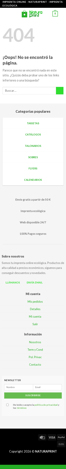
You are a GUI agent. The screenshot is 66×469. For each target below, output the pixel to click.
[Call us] (27, 437)
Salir (35, 324)
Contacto (35, 364)
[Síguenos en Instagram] (9, 437)
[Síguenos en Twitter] (15, 437)
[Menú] (5, 13)
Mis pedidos (35, 301)
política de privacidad (46, 404)
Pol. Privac (35, 357)
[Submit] (59, 90)
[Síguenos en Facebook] (3, 437)
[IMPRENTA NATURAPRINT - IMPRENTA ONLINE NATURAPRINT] (33, 14)
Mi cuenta (35, 316)
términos (22, 408)
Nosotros (35, 342)
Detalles (35, 309)
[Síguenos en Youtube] (3, 443)
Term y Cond (35, 349)
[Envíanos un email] (21, 437)
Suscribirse (32, 395)
